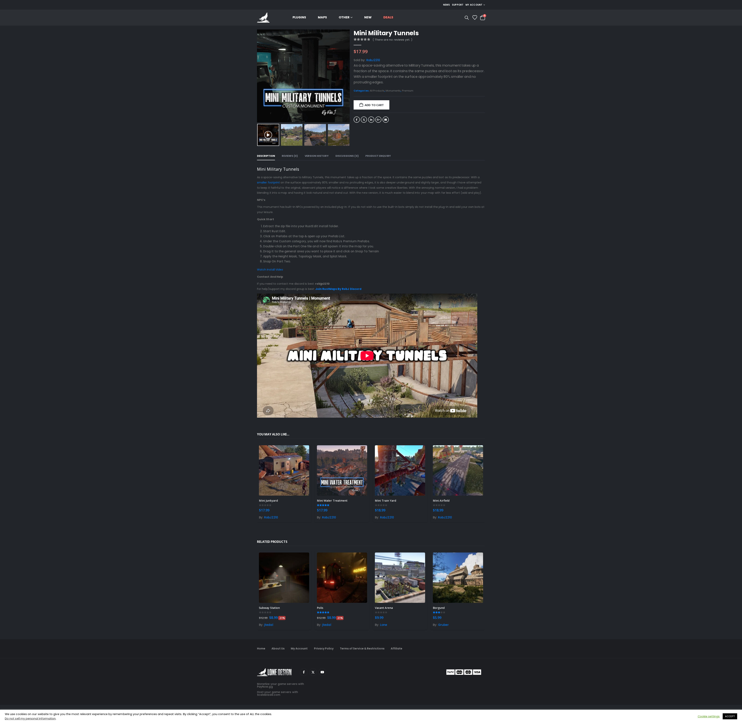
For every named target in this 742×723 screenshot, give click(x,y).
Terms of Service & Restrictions (362, 648)
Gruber (443, 625)
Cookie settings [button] (709, 716)
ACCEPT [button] (730, 716)
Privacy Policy (324, 648)
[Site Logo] (263, 17)
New (368, 17)
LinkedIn (371, 120)
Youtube (322, 672)
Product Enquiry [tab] (378, 156)
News (446, 4)
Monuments (393, 90)
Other (344, 17)
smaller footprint (268, 182)
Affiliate (396, 648)
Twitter (364, 120)
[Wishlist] (474, 17)
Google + (378, 120)
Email (386, 120)
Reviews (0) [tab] (290, 156)
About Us (278, 648)
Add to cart (374, 105)
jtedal (268, 625)
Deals (388, 17)
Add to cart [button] (302, 451)
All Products (377, 90)
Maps (322, 17)
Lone (383, 625)
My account (473, 4)
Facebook (357, 120)
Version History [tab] (317, 156)
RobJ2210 (373, 60)
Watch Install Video (270, 270)
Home (261, 648)
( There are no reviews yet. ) (392, 40)
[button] (466, 17)
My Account (299, 648)
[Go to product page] (284, 470)
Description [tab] (266, 156)
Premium (408, 90)
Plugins (299, 17)
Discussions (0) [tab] (347, 156)
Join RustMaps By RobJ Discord (338, 289)
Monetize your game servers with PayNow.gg (280, 685)
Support (458, 4)
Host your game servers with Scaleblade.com (277, 693)
